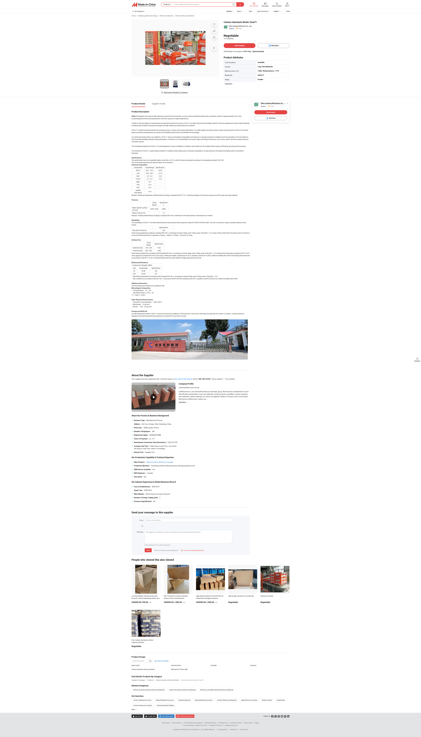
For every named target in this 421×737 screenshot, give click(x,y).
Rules (288, 11)
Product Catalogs (162, 661)
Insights (256, 723)
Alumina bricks (176, 665)
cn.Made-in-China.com (231, 725)
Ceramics (253, 665)
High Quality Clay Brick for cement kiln (241, 596)
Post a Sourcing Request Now (192, 550)
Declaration (233, 729)
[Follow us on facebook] (272, 716)
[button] (234, 4)
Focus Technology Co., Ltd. (195, 729)
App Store (137, 716)
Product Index (248, 723)
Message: (140, 532)
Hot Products (166, 723)
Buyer (239, 11)
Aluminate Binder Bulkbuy (165, 705)
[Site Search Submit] (240, 4)
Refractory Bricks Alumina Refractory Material (148, 690)
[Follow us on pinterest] (285, 716)
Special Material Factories (203, 700)
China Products (176, 723)
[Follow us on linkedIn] (288, 716)
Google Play (150, 716)
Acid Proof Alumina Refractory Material (182, 690)
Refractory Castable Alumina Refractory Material (216, 690)
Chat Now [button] (275, 46)
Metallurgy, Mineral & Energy (147, 16)
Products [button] (166, 4)
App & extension (262, 11)
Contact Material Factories (142, 700)
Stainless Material (184, 700)
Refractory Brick (152, 462)
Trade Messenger (166, 716)
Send (148, 550)
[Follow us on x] (275, 716)
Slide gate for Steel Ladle (179, 669)
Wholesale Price (223, 723)
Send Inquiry (240, 46)
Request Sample (258, 51)
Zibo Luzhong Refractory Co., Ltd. (240, 26)
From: (142, 520)
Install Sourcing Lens (186, 716)
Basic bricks (136, 665)
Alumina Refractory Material (184, 16)
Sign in (287, 6)
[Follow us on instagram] (279, 716)
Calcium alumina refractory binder (143, 669)
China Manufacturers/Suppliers (193, 723)
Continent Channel (236, 723)
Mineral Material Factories (165, 700)
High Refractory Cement (249, 700)
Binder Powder (267, 700)
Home (134, 16)
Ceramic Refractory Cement (142, 705)
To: (143, 526)
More (133, 709)
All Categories (139, 11)
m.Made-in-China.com (215, 725)
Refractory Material (166, 16)
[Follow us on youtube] (282, 716)
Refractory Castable (166, 462)
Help (250, 11)
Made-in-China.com (201, 725)
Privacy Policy (244, 729)
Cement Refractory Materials (226, 700)
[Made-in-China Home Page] (143, 4)
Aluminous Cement (266, 596)
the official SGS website (183, 379)
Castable (213, 665)
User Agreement (222, 729)
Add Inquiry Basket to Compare (176, 92)
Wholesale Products (210, 723)
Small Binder (281, 700)
